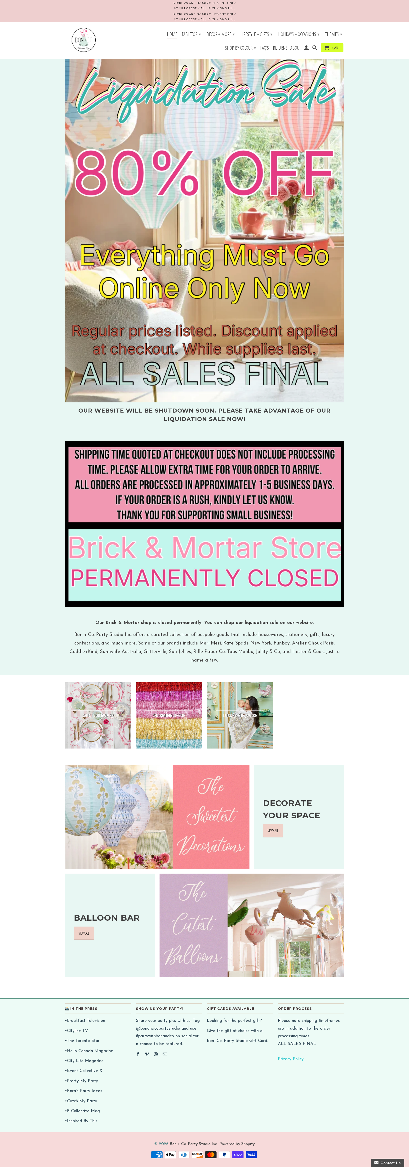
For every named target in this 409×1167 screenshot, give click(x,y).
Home (172, 34)
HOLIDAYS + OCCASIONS (299, 34)
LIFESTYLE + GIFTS (256, 34)
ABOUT (295, 48)
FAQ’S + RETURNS (274, 48)
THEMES (333, 34)
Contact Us (389, 1163)
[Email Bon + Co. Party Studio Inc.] (165, 1055)
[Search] (315, 48)
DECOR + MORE (221, 34)
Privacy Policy (291, 1059)
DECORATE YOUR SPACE (291, 809)
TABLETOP (191, 34)
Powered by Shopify (237, 1144)
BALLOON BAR (107, 918)
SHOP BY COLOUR (240, 48)
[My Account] (306, 48)
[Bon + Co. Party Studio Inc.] (84, 40)
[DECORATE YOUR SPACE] (157, 817)
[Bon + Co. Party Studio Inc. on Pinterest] (147, 1055)
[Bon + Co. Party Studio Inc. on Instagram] (156, 1055)
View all (273, 830)
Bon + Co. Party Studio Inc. (194, 1144)
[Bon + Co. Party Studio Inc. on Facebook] (138, 1055)
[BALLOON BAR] (252, 925)
